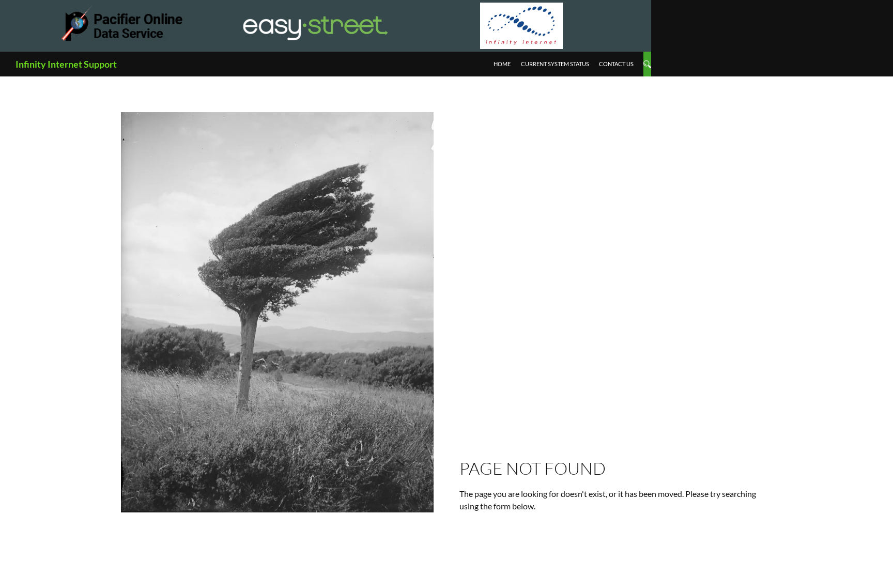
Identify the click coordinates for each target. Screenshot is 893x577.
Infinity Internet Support (66, 64)
